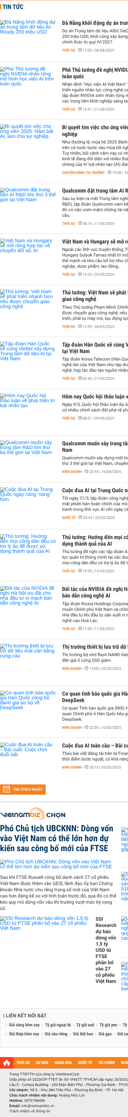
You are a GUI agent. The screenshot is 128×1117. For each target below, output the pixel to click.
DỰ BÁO (42, 1062)
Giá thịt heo (83, 1034)
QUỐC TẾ (85, 1062)
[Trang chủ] (6, 1063)
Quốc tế (68, 517)
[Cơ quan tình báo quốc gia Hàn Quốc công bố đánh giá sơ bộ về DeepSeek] (28, 709)
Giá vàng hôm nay (24, 1025)
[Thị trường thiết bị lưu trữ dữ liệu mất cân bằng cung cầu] (28, 662)
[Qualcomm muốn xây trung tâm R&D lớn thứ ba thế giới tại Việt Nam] (28, 459)
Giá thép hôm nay (24, 1034)
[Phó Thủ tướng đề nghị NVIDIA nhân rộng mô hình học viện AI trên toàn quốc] (28, 85)
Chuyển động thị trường (83, 172)
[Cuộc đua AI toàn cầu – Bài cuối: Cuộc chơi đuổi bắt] (28, 761)
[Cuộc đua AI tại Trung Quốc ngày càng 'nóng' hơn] (28, 505)
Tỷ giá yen (108, 1025)
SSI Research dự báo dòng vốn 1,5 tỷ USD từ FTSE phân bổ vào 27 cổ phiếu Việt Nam (106, 950)
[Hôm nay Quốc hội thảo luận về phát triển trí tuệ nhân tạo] (28, 412)
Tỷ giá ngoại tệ (58, 1025)
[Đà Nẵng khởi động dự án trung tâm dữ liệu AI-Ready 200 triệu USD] (28, 38)
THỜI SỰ (23, 1062)
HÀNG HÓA (63, 1062)
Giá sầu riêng (56, 1034)
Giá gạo (105, 1034)
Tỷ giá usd (85, 1025)
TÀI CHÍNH (106, 1062)
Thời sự (68, 50)
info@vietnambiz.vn (37, 1106)
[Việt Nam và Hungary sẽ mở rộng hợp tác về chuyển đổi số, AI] (28, 257)
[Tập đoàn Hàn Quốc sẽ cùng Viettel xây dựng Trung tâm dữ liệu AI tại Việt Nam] (28, 360)
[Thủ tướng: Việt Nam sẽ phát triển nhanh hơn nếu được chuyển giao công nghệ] (28, 308)
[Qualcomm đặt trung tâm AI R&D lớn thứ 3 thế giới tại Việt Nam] (28, 206)
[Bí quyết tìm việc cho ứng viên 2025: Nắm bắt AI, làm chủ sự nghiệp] (28, 142)
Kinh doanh (72, 472)
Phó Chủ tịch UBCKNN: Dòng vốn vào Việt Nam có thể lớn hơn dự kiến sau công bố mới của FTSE (56, 838)
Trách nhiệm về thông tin (29, 1111)
